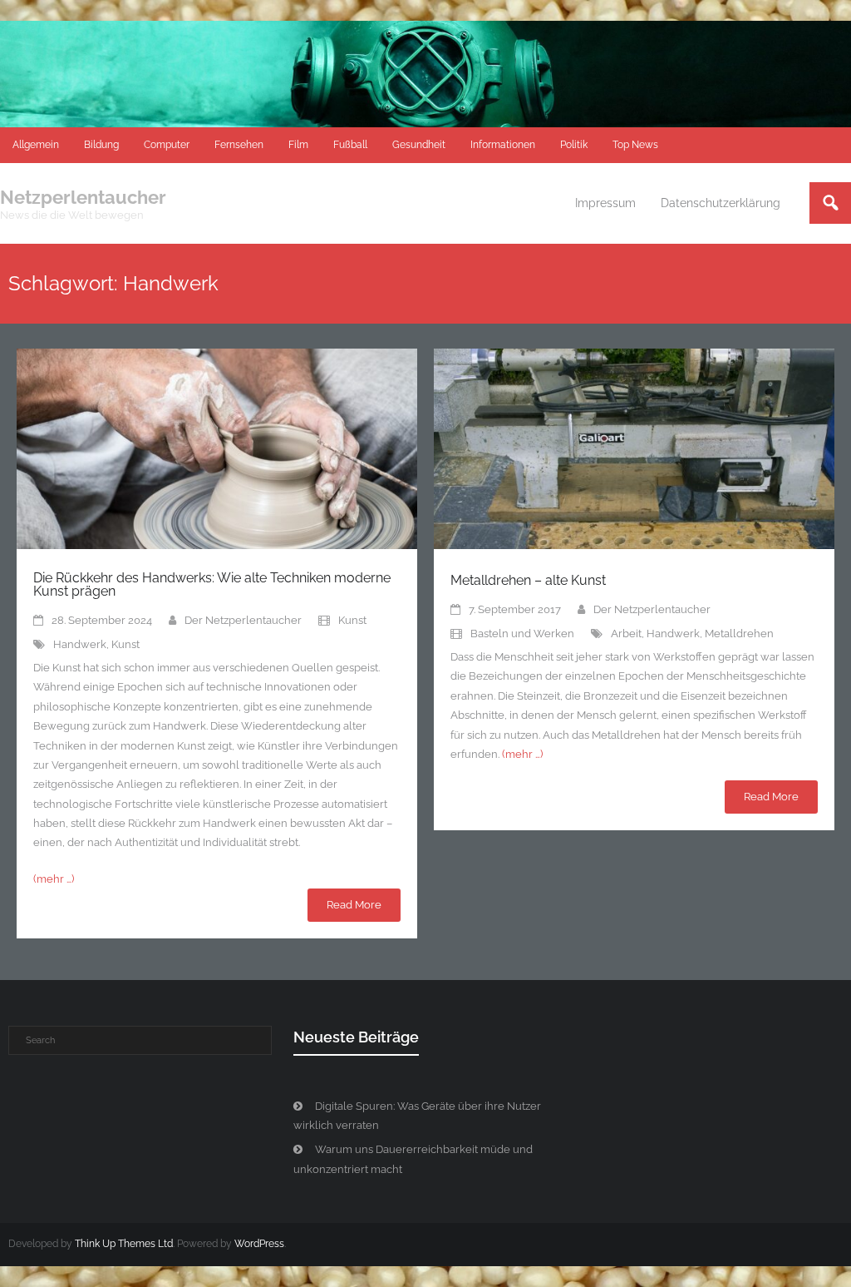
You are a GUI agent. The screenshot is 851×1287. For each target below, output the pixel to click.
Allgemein (35, 145)
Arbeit (626, 633)
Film (298, 145)
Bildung (101, 145)
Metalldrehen (739, 633)
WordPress (259, 1244)
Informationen (502, 145)
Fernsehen (238, 145)
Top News (635, 145)
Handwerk (79, 644)
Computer (166, 145)
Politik (574, 145)
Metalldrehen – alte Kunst (528, 580)
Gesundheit (418, 145)
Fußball (350, 145)
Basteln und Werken (522, 633)
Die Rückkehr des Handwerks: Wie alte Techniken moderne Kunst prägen (212, 584)
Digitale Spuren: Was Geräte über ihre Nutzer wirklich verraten (417, 1115)
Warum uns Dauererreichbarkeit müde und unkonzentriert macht (413, 1159)
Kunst (352, 620)
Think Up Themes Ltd (124, 1244)
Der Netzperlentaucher (243, 620)
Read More (354, 904)
